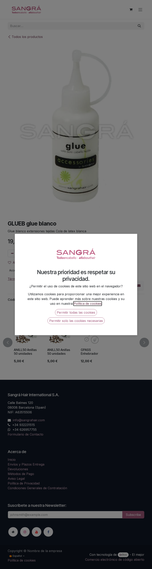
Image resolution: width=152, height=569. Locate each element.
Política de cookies (88, 304)
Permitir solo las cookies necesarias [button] (76, 321)
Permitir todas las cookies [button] (76, 312)
